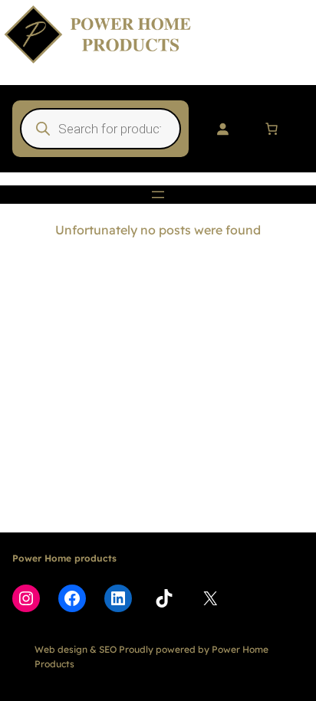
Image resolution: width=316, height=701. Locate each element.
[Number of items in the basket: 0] (271, 128)
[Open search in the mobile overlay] (100, 128)
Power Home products (64, 558)
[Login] (222, 128)
